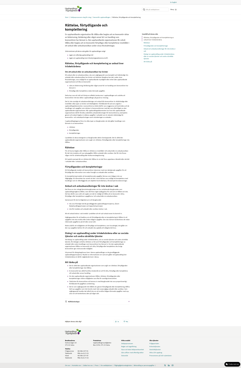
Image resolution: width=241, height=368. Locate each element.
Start (66, 17)
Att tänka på (148, 62)
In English (173, 2)
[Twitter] (165, 365)
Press (97, 365)
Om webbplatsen (106, 365)
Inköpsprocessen (127, 343)
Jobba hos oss (88, 365)
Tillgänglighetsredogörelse (123, 365)
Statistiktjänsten (155, 349)
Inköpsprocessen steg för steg (81, 17)
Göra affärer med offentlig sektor (132, 352)
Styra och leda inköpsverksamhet (132, 349)
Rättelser (147, 43)
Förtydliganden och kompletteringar (156, 46)
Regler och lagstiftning (128, 346)
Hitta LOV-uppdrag (155, 352)
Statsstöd (124, 355)
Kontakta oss (76, 365)
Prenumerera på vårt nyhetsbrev (160, 355)
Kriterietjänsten (154, 346)
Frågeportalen (154, 343)
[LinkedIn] (169, 365)
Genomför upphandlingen (101, 17)
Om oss (67, 365)
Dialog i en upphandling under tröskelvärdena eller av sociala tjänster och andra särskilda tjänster (159, 56)
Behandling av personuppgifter (144, 365)
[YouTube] (172, 365)
